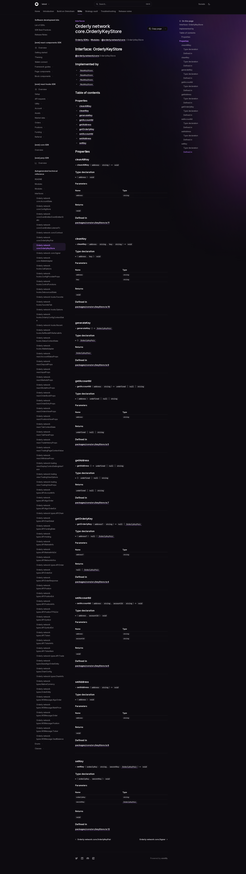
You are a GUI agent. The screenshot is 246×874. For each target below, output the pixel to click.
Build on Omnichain (65, 11)
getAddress (186, 94)
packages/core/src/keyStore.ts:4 (92, 582)
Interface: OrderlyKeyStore (191, 25)
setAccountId (186, 119)
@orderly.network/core (113, 40)
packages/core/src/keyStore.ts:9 (92, 365)
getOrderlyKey (187, 107)
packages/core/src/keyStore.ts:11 (92, 222)
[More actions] (165, 29)
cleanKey (185, 57)
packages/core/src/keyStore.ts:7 (92, 502)
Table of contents (187, 33)
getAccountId (187, 82)
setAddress (186, 131)
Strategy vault (91, 11)
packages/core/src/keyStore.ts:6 (92, 666)
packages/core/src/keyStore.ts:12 (92, 829)
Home (37, 11)
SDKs (80, 11)
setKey (184, 144)
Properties (185, 37)
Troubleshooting (108, 11)
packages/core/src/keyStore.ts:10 (92, 307)
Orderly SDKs (82, 40)
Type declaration (190, 49)
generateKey (186, 70)
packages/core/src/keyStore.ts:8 (92, 745)
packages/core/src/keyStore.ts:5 (92, 444)
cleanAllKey (186, 45)
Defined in (187, 53)
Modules (95, 40)
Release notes (125, 11)
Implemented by (186, 29)
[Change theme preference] (209, 4)
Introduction (48, 11)
